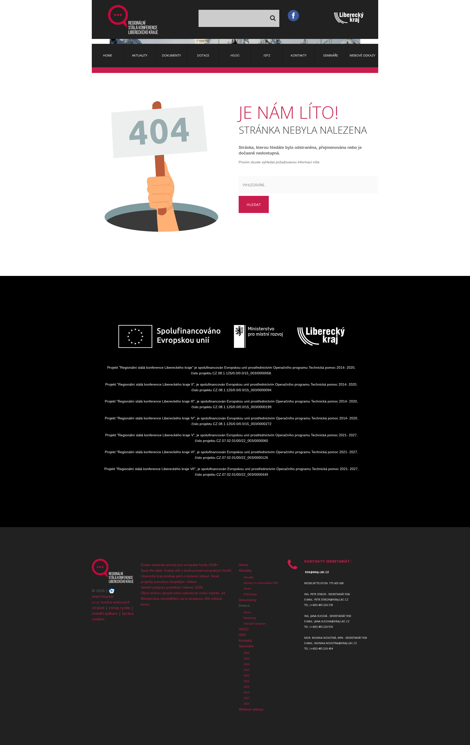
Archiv (247, 588)
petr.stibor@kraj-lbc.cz (331, 599)
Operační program (255, 623)
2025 (246, 658)
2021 (246, 681)
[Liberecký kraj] (356, 19)
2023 (246, 669)
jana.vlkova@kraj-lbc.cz (332, 621)
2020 (246, 686)
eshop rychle (119, 607)
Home (243, 565)
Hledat (254, 204)
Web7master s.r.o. (103, 599)
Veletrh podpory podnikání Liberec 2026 (172, 587)
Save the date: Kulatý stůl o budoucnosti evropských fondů (186, 570)
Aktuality (245, 570)
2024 (246, 664)
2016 (246, 703)
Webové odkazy (251, 709)
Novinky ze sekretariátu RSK (261, 582)
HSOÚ (243, 629)
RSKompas (250, 594)
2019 (246, 692)
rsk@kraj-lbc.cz (317, 572)
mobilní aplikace (105, 613)
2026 (246, 652)
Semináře (246, 646)
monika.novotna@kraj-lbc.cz (335, 643)
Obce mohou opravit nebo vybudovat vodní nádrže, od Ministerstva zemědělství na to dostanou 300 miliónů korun (183, 598)
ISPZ (242, 635)
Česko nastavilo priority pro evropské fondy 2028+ (179, 565)
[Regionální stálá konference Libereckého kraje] (133, 19)
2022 (246, 675)
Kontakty (245, 640)
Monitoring (250, 617)
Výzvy (247, 612)
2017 (246, 698)
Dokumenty (247, 600)
